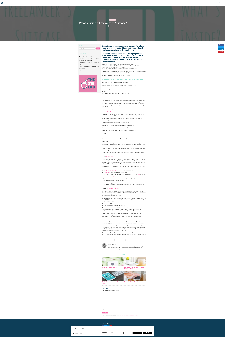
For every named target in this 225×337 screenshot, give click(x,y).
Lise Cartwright (112, 244)
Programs (188, 2)
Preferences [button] (80, 333)
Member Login (213, 2)
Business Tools (112, 19)
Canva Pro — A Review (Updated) (109, 267)
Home (182, 2)
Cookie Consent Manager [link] (77, 328)
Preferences (128, 332)
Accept (147, 332)
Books (206, 2)
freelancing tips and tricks (108, 239)
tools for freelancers (120, 239)
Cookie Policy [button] (104, 332)
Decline (138, 332)
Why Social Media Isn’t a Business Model (87, 70)
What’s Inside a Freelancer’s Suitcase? (103, 23)
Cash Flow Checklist (197, 2)
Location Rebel (109, 156)
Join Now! (124, 249)
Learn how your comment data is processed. (128, 315)
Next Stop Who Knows (112, 111)
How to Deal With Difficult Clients (132, 281)
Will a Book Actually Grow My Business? (87, 56)
